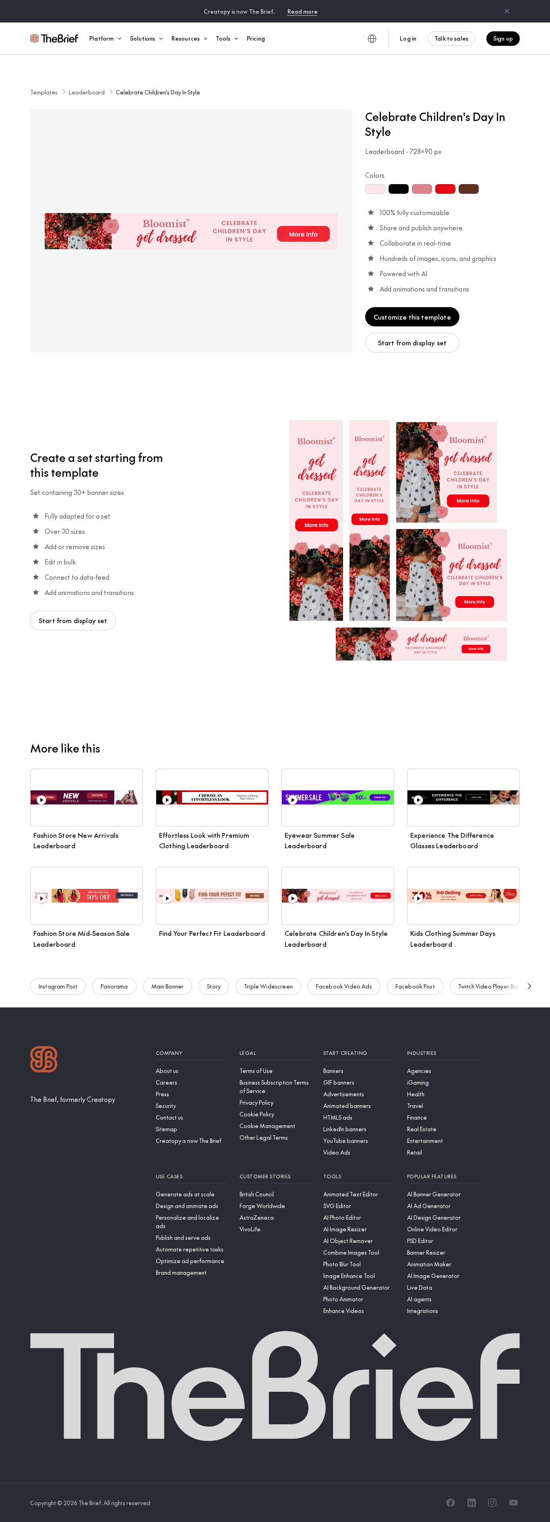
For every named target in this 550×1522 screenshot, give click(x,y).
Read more (302, 11)
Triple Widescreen (268, 986)
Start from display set (412, 342)
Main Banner (167, 986)
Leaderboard (87, 92)
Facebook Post (415, 986)
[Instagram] (492, 1502)
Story (214, 986)
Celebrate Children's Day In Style (158, 92)
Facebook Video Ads (344, 986)
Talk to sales (451, 38)
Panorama (114, 986)
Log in (408, 38)
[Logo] (44, 1060)
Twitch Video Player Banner (493, 986)
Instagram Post (58, 986)
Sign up (503, 38)
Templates (44, 92)
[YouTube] (513, 1502)
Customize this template (412, 316)
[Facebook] (450, 1502)
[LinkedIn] (471, 1502)
